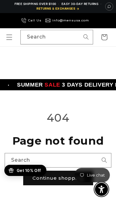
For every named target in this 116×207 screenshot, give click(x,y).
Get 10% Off (29, 170)
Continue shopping (58, 178)
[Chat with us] (109, 6)
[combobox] (57, 37)
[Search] (86, 37)
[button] (9, 37)
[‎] (94, 20)
